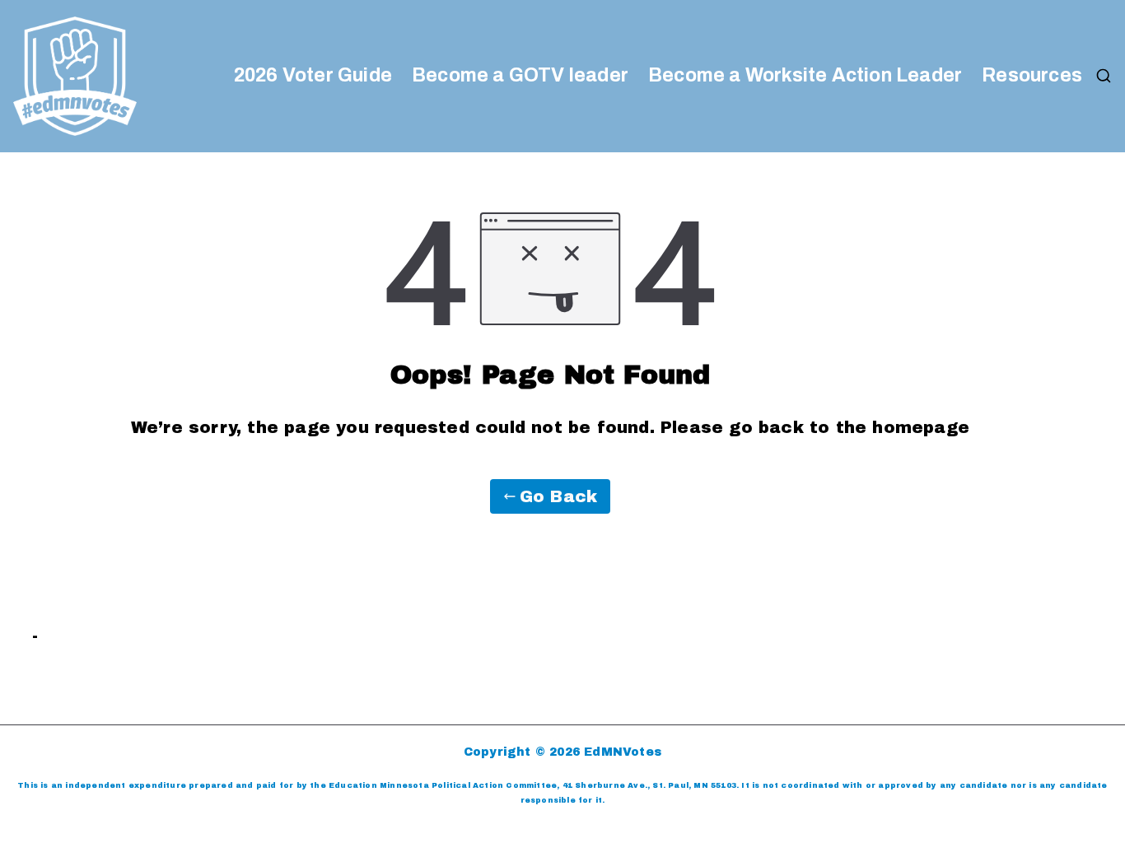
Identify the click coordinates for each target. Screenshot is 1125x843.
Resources (1032, 75)
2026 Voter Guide (313, 75)
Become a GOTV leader (520, 75)
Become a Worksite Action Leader (805, 75)
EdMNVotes (622, 752)
